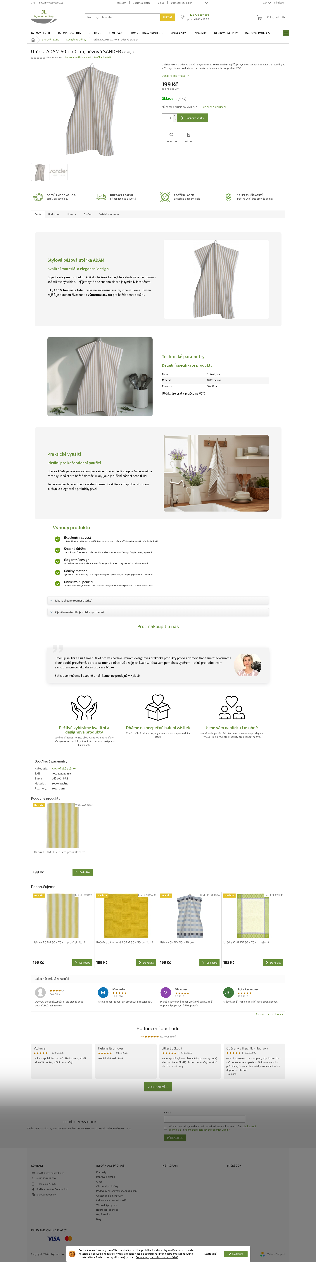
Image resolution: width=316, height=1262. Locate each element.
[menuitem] (40, 33)
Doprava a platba (142, 3)
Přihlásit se (175, 1137)
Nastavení (210, 1254)
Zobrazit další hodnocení (269, 1014)
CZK (265, 3)
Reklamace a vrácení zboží (111, 1200)
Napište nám (103, 1214)
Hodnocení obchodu (158, 1028)
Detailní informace (173, 76)
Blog (98, 1219)
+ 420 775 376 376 (46, 1184)
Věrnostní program (106, 1205)
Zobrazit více (158, 1086)
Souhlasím (237, 1254)
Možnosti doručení (214, 107)
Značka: (103, 57)
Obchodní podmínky (181, 3)
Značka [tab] (87, 214)
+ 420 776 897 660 (46, 1178)
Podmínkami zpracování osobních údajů (206, 1130)
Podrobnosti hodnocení (78, 57)
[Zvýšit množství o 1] (175, 116)
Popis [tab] (38, 214)
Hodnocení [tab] (54, 214)
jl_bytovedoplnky (46, 1195)
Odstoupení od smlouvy (109, 1196)
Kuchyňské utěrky (64, 769)
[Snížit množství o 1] (175, 120)
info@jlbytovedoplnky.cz (50, 1173)
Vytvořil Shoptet (276, 1254)
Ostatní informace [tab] (109, 214)
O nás (161, 3)
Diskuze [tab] (72, 214)
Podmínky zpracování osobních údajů (157, 1257)
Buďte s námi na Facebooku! (52, 1189)
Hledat (167, 17)
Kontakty (121, 3)
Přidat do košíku (195, 117)
